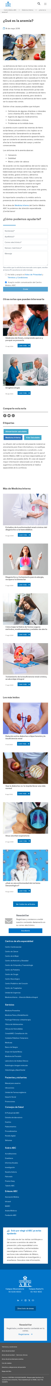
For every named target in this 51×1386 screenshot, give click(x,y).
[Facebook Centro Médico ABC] (22, 1300)
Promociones (10, 1102)
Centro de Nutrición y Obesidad (16, 961)
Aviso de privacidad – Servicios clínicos (14, 1355)
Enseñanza (9, 1158)
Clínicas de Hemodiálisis (14, 1029)
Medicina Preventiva (12, 1011)
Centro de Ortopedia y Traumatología (19, 965)
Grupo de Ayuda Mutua (13, 1052)
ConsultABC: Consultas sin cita (16, 1033)
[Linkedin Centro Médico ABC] (18, 1300)
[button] (38, 4)
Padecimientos (10, 1127)
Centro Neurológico (12, 979)
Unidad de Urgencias (12, 993)
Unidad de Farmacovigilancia (15, 1092)
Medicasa (8, 1043)
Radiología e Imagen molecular (16, 1065)
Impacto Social (10, 1097)
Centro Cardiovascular (13, 947)
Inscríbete (25, 930)
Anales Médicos (11, 1211)
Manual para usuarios (12, 1083)
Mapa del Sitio (6, 1371)
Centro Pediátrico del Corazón (16, 983)
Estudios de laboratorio (13, 1117)
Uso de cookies (7, 1363)
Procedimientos (11, 1131)
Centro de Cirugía (11, 974)
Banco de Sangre (11, 1047)
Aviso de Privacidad (33, 274)
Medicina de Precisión (13, 1056)
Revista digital (10, 1136)
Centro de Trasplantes (13, 988)
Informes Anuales (11, 1163)
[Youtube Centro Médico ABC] (33, 1300)
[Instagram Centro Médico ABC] (25, 1300)
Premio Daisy (10, 1181)
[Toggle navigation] (45, 3)
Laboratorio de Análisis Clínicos (16, 1061)
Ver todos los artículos (25, 904)
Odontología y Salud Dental (15, 1070)
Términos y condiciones (9, 1347)
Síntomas (8, 1140)
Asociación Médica (12, 1197)
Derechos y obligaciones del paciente (14, 1367)
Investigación (10, 1167)
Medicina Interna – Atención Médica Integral (21, 997)
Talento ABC (9, 1186)
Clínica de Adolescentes (14, 1024)
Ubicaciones (9, 1088)
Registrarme (24, 1334)
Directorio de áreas (25, 1308)
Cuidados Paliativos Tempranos (16, 1038)
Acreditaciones (10, 1154)
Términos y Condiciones (18, 277)
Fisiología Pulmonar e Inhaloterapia (18, 1020)
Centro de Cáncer (11, 951)
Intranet (8, 1201)
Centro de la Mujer (12, 956)
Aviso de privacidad (8, 1351)
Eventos (8, 1122)
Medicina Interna (22, 205)
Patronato (9, 1177)
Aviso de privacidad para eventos (12, 1359)
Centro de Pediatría (12, 970)
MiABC (7, 1206)
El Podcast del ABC (12, 1113)
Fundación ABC (10, 1215)
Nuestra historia (11, 1172)
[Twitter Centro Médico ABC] (29, 1300)
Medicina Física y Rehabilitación (16, 1015)
